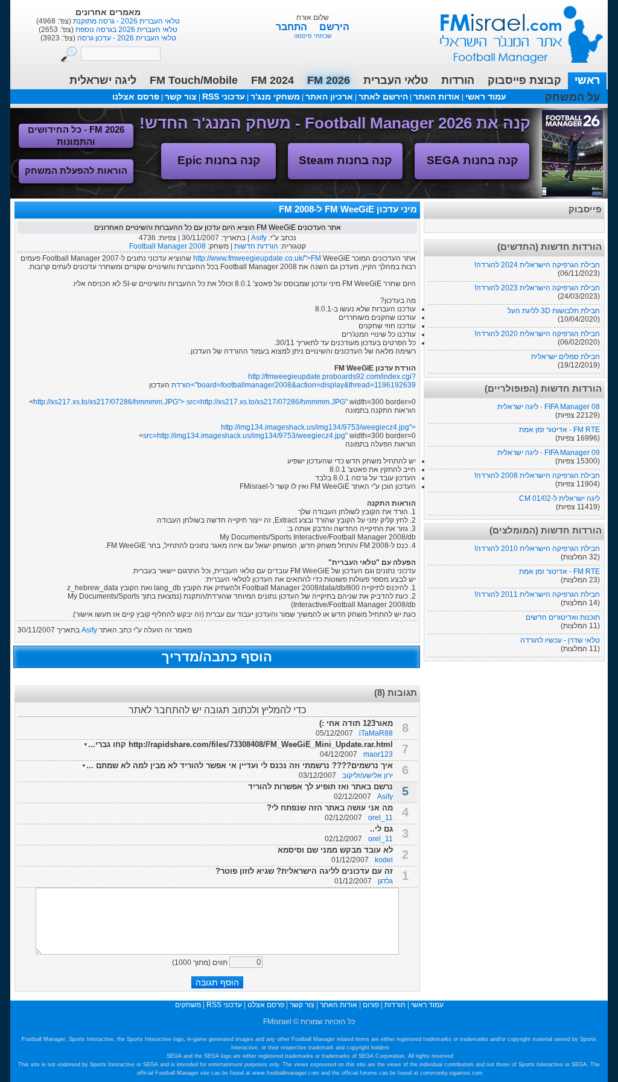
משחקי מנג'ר (275, 96)
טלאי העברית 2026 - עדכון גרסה (125, 38)
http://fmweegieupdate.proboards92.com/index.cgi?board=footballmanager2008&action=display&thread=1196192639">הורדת (293, 380)
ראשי (587, 80)
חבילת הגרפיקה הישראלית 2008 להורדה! (537, 475)
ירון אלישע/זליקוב (367, 775)
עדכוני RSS (223, 96)
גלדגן (385, 881)
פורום (371, 1005)
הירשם (334, 27)
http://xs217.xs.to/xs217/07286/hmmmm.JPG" (274, 402)
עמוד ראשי (513, 30)
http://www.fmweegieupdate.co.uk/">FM (257, 258)
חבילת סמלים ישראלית (565, 356)
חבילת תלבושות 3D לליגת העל (554, 311)
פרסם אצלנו (135, 96)
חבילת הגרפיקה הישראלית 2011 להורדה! (537, 594)
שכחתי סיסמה (312, 36)
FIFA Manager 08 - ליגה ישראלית (548, 407)
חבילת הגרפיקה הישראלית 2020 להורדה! (537, 333)
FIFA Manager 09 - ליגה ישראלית (548, 452)
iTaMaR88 (376, 733)
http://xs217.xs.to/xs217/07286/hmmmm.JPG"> (116, 402)
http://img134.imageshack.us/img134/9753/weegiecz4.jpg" (252, 435)
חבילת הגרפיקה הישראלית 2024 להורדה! (537, 265)
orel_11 (380, 817)
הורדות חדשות (256, 246)
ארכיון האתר (329, 96)
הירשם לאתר (383, 96)
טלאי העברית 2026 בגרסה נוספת (125, 29)
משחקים (188, 1005)
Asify (259, 238)
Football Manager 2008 (167, 246)
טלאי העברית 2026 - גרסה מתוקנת (125, 21)
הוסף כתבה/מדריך (217, 656)
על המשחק (572, 97)
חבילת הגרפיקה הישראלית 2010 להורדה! (537, 548)
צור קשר (181, 96)
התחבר (293, 27)
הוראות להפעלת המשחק (76, 170)
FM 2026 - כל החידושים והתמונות (76, 135)
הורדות (457, 80)
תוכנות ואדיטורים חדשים (563, 617)
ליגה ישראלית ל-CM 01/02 (559, 498)
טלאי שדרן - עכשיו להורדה (560, 640)
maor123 (378, 754)
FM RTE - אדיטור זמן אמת (559, 429)
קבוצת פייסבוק (524, 80)
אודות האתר (436, 96)
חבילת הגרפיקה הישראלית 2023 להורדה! (537, 288)
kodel (384, 860)
